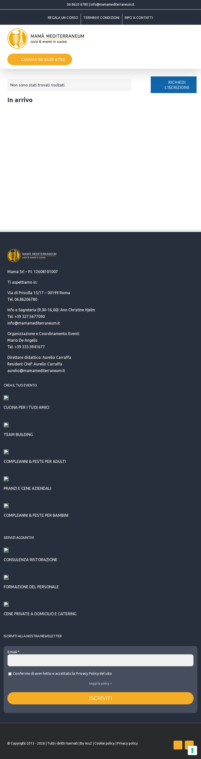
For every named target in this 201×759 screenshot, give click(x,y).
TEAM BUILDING (18, 434)
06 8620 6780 (77, 4)
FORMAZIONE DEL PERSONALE (31, 587)
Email (13, 652)
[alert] (69, 85)
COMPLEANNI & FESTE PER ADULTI (35, 461)
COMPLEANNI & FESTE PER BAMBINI (36, 515)
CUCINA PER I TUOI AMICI (26, 407)
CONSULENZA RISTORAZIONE (30, 559)
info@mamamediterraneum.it (112, 4)
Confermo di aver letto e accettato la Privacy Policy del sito (62, 673)
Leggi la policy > (100, 683)
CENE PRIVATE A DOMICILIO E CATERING (40, 614)
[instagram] (189, 745)
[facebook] (178, 745)
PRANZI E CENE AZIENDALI (27, 488)
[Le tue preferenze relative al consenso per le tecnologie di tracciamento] (192, 750)
